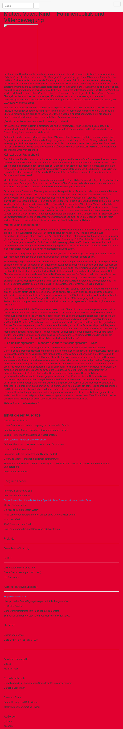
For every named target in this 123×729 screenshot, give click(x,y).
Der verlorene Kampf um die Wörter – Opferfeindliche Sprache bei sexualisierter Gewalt (48, 500)
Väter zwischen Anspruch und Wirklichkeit (25, 439)
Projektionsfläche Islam (15, 596)
